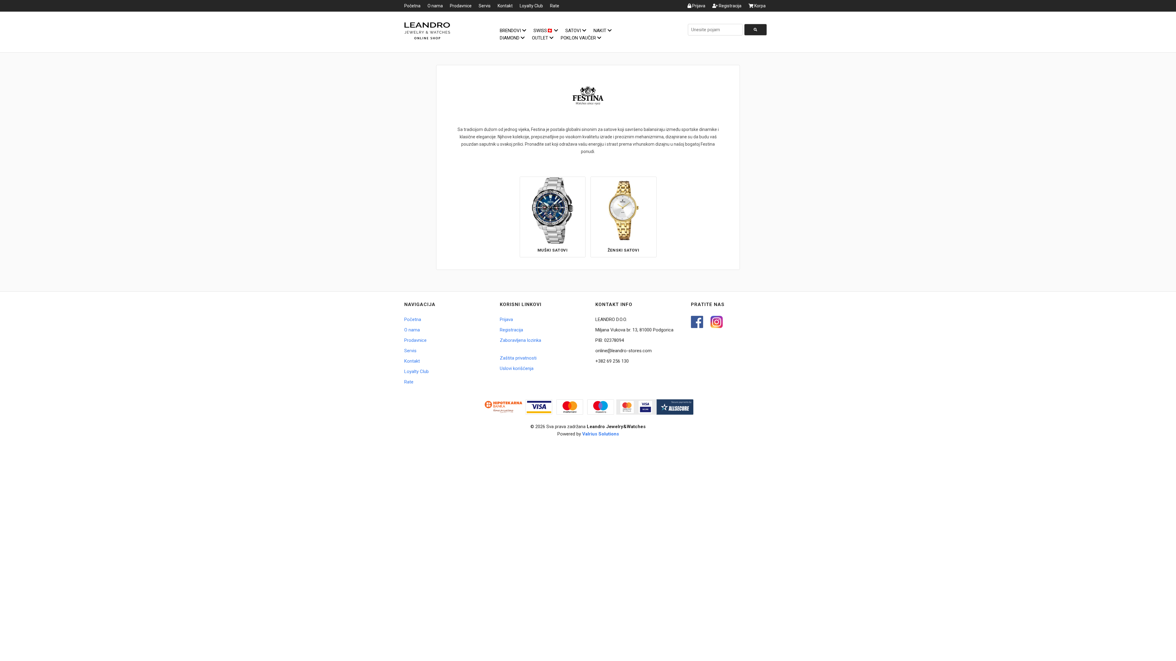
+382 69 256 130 (612, 361)
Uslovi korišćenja (516, 368)
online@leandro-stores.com (623, 350)
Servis (485, 5)
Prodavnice (461, 5)
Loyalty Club (531, 5)
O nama (435, 5)
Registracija (729, 5)
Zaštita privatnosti (518, 358)
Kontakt (505, 5)
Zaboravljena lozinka (520, 340)
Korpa (759, 5)
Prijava (698, 5)
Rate (554, 5)
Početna (412, 5)
